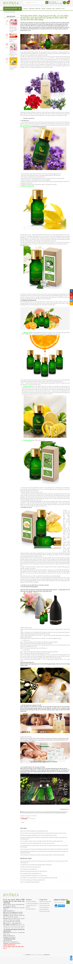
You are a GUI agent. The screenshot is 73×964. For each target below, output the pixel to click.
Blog (53, 8)
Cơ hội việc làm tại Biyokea (32, 903)
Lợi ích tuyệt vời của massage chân (28, 869)
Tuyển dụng (57, 8)
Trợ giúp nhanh (43, 899)
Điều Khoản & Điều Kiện (45, 901)
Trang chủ (25, 8)
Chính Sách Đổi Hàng (44, 911)
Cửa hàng (43, 8)
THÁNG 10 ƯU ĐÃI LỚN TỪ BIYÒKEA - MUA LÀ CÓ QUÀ (13, 53)
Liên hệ (62, 8)
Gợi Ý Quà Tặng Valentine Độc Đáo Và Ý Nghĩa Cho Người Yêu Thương (13, 28)
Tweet (22, 822)
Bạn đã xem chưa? (26, 858)
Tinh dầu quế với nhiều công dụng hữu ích (30, 867)
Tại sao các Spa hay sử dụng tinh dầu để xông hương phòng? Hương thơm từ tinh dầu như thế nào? (44, 849)
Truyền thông (31, 8)
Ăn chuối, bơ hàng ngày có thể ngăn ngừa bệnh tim (32, 880)
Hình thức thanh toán (44, 905)
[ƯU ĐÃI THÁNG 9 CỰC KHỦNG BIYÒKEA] (13, 61)
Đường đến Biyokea (30, 909)
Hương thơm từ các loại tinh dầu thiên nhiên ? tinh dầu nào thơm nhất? (37, 843)
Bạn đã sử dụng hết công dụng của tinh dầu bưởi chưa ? (33, 871)
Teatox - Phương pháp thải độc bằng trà (29, 882)
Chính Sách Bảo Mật (44, 903)
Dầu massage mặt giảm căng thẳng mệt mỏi (30, 873)
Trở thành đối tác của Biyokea (31, 906)
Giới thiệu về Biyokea (31, 901)
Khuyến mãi (37, 8)
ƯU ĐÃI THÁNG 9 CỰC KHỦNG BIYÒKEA (13, 67)
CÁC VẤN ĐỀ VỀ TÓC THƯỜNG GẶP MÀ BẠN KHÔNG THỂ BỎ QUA (36, 864)
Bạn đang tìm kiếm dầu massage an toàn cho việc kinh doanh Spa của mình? (38, 835)
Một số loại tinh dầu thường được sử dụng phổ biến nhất (34, 831)
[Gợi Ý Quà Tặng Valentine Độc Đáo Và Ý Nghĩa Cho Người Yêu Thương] (13, 22)
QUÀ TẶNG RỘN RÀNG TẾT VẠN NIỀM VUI (13, 39)
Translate (60, 3)
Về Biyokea (29, 899)
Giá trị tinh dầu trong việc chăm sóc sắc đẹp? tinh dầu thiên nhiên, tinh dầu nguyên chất (41, 841)
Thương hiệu (49, 8)
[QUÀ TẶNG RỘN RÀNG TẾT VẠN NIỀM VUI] (13, 35)
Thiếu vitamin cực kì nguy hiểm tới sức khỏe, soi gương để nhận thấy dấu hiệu (38, 877)
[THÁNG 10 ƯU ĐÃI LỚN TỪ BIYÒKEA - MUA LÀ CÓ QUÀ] (13, 46)
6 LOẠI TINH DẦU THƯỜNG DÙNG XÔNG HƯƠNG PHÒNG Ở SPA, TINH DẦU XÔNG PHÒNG (42, 855)
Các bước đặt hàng (43, 909)
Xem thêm (23, 828)
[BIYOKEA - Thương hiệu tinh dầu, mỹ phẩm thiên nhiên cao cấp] (11, 3)
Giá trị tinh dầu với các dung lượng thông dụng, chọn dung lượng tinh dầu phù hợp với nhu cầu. (43, 833)
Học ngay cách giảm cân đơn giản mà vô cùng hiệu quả (33, 875)
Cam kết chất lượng (44, 907)
